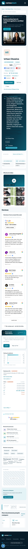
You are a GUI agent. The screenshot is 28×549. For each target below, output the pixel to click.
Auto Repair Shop (9, 9)
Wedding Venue (12, 462)
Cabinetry (5, 463)
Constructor (20, 453)
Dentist (20, 460)
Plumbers (6, 453)
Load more (14, 320)
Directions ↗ (15, 75)
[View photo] (9, 191)
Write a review (9, 82)
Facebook (7, 78)
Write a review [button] (10, 227)
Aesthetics (5, 462)
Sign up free (15, 345)
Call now (19, 82)
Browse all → (23, 514)
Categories (8, 539)
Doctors (16, 460)
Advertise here (22, 507)
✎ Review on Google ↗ (10, 70)
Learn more (7, 29)
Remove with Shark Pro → (18, 154)
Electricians (14, 450)
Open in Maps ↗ (7, 407)
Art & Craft (10, 463)
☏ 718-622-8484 (13, 73)
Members (22, 539)
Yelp (14, 78)
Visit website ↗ (7, 75)
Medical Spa (19, 462)
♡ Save (7, 86)
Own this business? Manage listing (11, 89)
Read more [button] (7, 246)
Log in (6, 345)
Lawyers (13, 453)
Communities (16, 539)
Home (3, 9)
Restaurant (6, 450)
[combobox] (14, 12)
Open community (8, 497)
